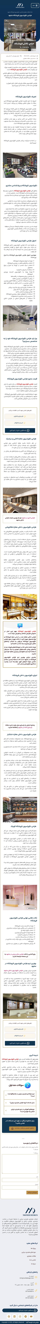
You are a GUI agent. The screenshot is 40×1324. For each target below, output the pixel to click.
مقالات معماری (26, 12)
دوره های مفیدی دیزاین (29, 1252)
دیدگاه (36, 1153)
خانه (31, 12)
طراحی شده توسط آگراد (32, 1322)
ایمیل (36, 1184)
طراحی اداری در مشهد (28, 518)
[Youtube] (31, 1316)
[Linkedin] (14, 1316)
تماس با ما (32, 1260)
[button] (35, 5)
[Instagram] (20, 1316)
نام (37, 1177)
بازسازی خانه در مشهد (25, 727)
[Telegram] (26, 1316)
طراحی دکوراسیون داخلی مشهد (13, 971)
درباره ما (33, 1264)
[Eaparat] (9, 1316)
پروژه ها (33, 1248)
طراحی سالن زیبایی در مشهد (15, 954)
